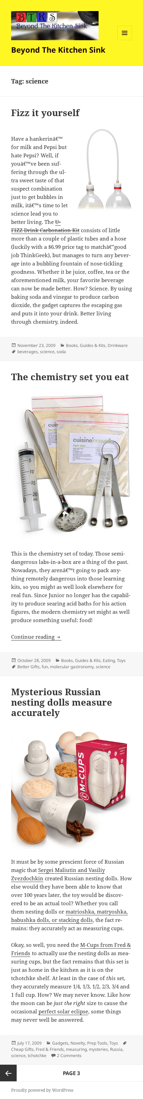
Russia (116, 1049)
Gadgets (60, 1043)
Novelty (77, 1043)
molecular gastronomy (72, 667)
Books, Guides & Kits (86, 345)
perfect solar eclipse (63, 1011)
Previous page (8, 1073)
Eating (109, 660)
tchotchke (37, 1055)
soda (61, 352)
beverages (27, 352)
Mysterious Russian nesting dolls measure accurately (61, 702)
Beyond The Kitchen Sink (58, 49)
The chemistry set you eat (70, 376)
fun (45, 667)
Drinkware (118, 345)
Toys (121, 660)
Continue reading (36, 636)
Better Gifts (28, 667)
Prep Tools (97, 1043)
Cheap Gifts (22, 1049)
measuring (76, 1049)
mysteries (98, 1049)
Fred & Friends (50, 1049)
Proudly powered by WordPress (42, 1090)
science (47, 352)
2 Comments (69, 1055)
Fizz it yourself (45, 112)
